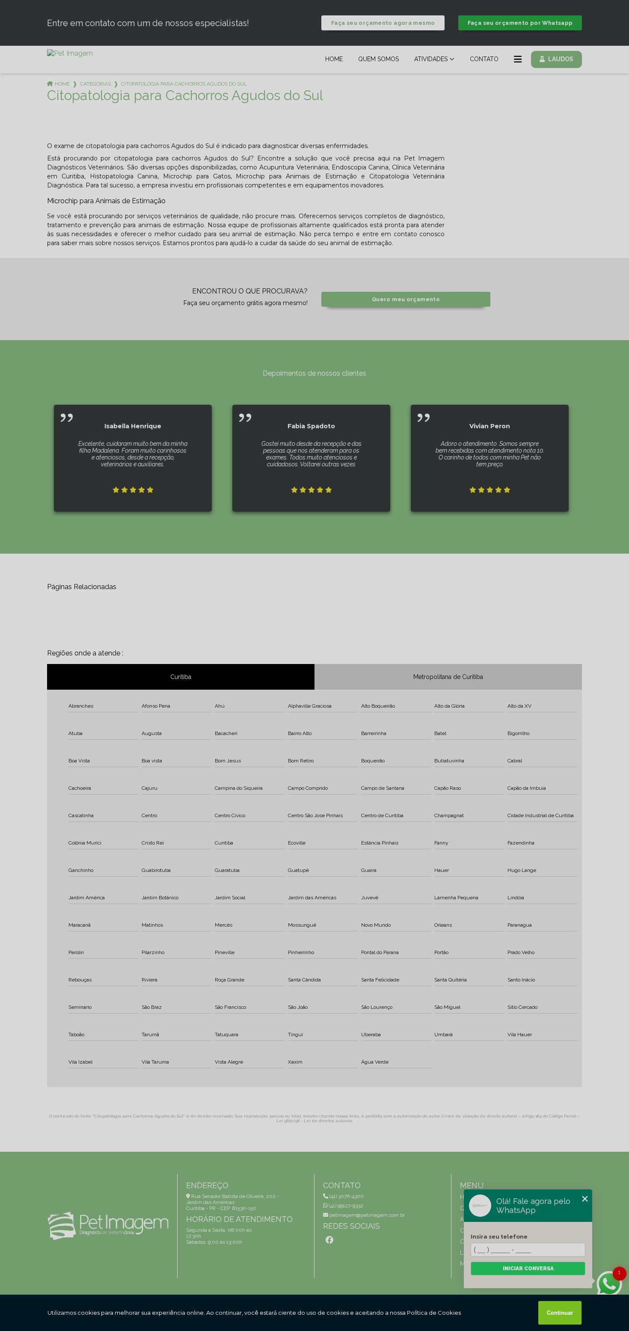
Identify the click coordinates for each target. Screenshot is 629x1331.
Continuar (560, 1313)
